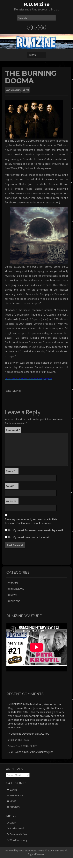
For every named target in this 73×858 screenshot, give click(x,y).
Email (10, 486)
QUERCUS (23, 740)
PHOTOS (15, 601)
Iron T (14, 746)
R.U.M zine (37, 4)
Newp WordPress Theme (31, 850)
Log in (13, 822)
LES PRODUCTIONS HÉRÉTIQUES (35, 752)
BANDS (17, 390)
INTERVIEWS (17, 588)
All (27, 89)
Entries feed (17, 828)
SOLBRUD (43, 733)
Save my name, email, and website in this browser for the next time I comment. (31, 521)
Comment (13, 430)
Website (11, 501)
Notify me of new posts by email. (29, 537)
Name (10, 471)
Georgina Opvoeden (22, 733)
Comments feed (19, 834)
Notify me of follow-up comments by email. (36, 530)
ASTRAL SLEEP (29, 746)
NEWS (14, 595)
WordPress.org (18, 840)
